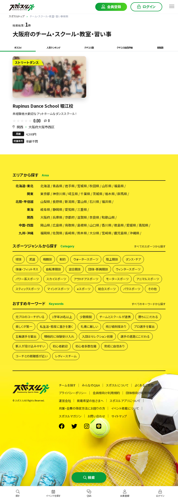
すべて (149, 246)
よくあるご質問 (144, 385)
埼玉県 (73, 193)
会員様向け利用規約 (106, 393)
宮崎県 (106, 233)
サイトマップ (119, 416)
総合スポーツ (107, 289)
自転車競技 (53, 269)
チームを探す (67, 385)
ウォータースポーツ (85, 259)
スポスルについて (117, 385)
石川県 (94, 201)
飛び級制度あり (116, 326)
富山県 (82, 201)
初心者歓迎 (60, 346)
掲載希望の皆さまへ (90, 400)
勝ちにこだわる (148, 317)
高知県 (143, 225)
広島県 (57, 225)
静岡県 (57, 209)
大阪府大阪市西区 (41, 127)
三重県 (82, 209)
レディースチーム (65, 356)
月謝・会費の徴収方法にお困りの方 (82, 408)
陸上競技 (112, 259)
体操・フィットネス (27, 269)
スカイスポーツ (56, 279)
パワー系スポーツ (27, 279)
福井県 (106, 201)
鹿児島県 (120, 233)
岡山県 (45, 225)
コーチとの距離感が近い (32, 356)
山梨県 (45, 201)
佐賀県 (57, 233)
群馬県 (122, 193)
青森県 (57, 185)
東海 (30, 209)
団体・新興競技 (98, 269)
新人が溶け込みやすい (30, 346)
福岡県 (45, 233)
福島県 (119, 185)
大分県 (94, 233)
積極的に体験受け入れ (59, 336)
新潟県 (70, 201)
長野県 (57, 201)
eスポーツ (83, 289)
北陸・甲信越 (24, 201)
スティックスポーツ (28, 289)
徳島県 (119, 225)
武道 (32, 259)
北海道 (45, 185)
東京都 (45, 193)
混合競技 (75, 269)
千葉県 (85, 193)
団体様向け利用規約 (139, 393)
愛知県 (70, 209)
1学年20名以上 (62, 317)
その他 (152, 289)
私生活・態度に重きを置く (56, 326)
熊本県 (82, 233)
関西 (20, 127)
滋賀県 (82, 217)
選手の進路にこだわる (135, 336)
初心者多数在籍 (85, 346)
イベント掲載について (125, 408)
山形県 (106, 185)
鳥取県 (70, 225)
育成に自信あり (114, 346)
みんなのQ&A (91, 385)
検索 (91, 477)
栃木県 (110, 193)
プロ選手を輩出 (144, 326)
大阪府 (45, 217)
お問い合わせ (96, 416)
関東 (30, 193)
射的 (63, 259)
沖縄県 (134, 233)
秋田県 (94, 185)
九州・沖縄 (26, 233)
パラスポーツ (131, 289)
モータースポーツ (117, 279)
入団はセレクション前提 (97, 336)
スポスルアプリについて (125, 400)
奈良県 (94, 217)
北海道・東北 (24, 185)
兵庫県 (57, 217)
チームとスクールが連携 (115, 317)
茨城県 (97, 193)
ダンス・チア (133, 259)
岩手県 (70, 185)
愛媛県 (131, 225)
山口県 (94, 225)
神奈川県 (59, 193)
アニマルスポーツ (147, 279)
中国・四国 (26, 225)
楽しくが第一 (24, 326)
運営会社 (65, 400)
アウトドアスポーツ (86, 279)
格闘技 (47, 259)
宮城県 (82, 185)
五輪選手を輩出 (26, 336)
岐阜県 (45, 209)
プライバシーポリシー (73, 393)
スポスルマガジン (70, 416)
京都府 (70, 217)
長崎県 (70, 233)
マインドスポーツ (58, 289)
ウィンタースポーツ (128, 269)
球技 (19, 259)
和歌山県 (108, 217)
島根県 (82, 225)
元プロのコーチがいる (30, 317)
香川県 (106, 225)
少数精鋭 (86, 317)
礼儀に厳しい (89, 326)
